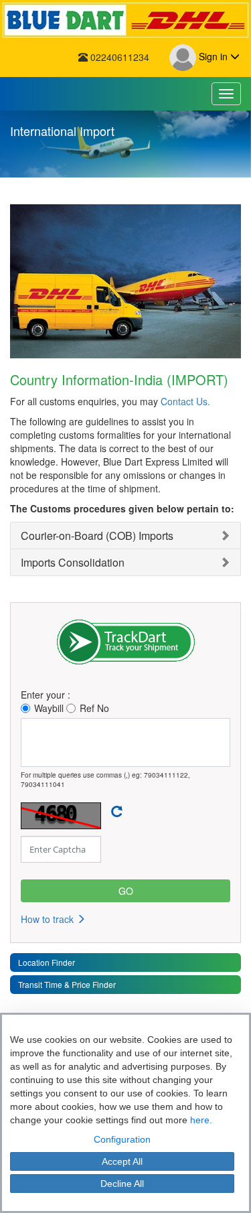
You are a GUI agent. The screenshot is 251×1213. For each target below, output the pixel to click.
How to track (48, 919)
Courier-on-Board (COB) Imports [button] (97, 535)
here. (201, 1120)
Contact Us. (185, 401)
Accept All (122, 1161)
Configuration (122, 1139)
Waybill (49, 708)
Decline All (122, 1183)
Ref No (94, 708)
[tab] (125, 535)
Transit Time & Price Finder (67, 984)
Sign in (213, 56)
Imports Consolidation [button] (72, 562)
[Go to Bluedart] (125, 20)
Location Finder (46, 962)
